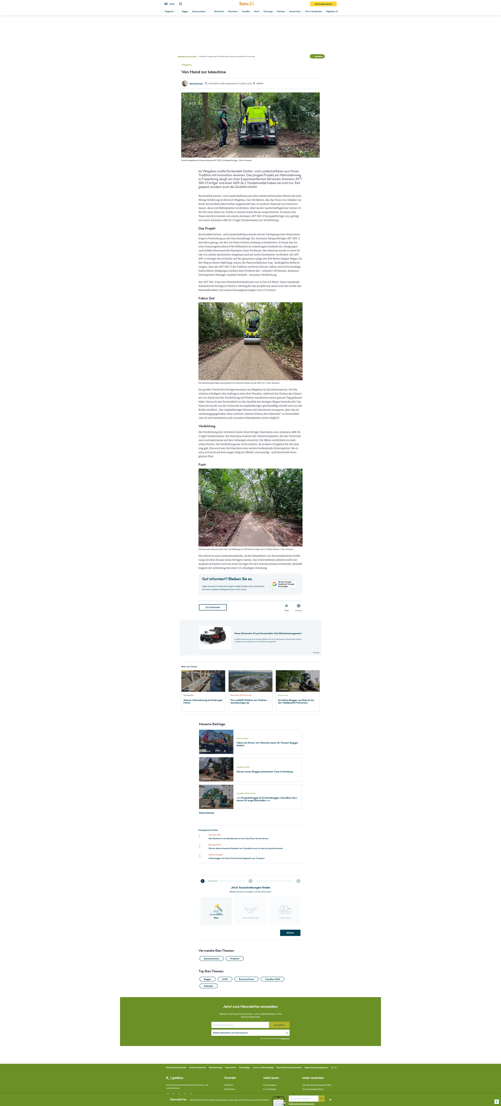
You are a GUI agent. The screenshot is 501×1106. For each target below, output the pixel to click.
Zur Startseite (213, 607)
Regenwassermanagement (316, 1067)
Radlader (208, 985)
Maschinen (233, 11)
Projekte (234, 958)
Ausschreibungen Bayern (313, 1089)
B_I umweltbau (269, 1089)
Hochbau (281, 11)
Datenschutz (285, 1038)
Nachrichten (230, 1067)
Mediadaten (229, 1089)
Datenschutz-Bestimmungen (301, 1104)
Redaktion (228, 1085)
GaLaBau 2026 (272, 979)
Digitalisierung (332, 11)
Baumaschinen (199, 11)
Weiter (290, 932)
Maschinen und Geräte (187, 57)
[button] (250, 531)
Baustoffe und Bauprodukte (289, 1067)
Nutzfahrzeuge (215, 1067)
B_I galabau (174, 1078)
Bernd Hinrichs (196, 83)
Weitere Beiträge (206, 813)
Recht (256, 11)
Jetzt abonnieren (323, 3)
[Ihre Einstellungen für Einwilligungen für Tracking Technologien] (496, 1101)
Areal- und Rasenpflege (263, 1067)
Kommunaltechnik (197, 1067)
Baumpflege (244, 1067)
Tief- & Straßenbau (313, 11)
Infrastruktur (295, 11)
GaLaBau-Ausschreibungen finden (316, 1085)
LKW (225, 979)
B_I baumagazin (270, 1085)
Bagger (185, 11)
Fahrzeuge (268, 11)
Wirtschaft (219, 11)
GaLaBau (246, 11)
